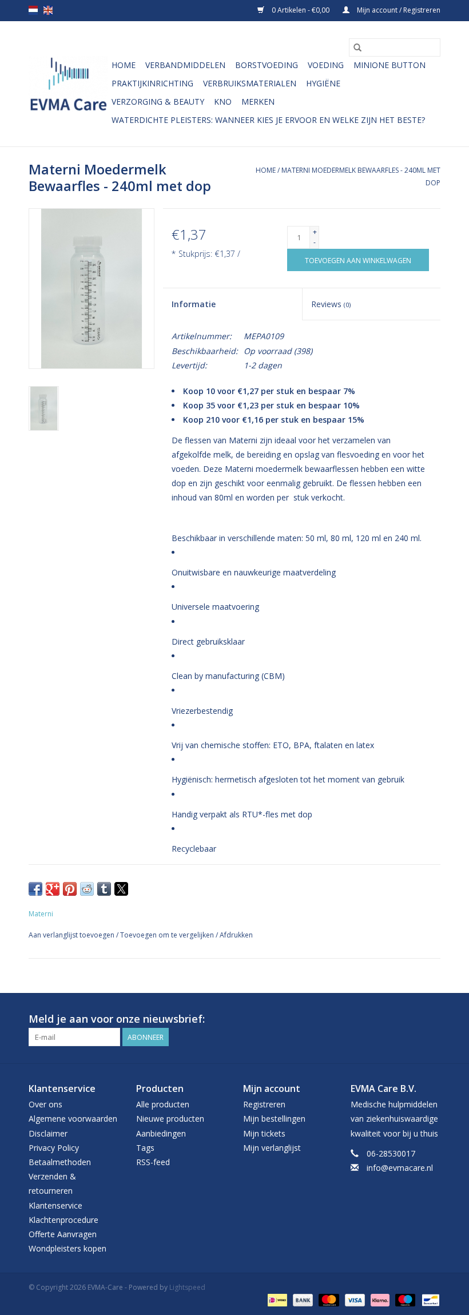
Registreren (264, 1104)
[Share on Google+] (52, 889)
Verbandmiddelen (185, 64)
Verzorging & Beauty (158, 101)
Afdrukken (236, 935)
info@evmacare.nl (400, 1167)
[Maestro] (404, 1299)
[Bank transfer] (302, 1299)
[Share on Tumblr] (104, 889)
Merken (258, 101)
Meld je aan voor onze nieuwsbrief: (117, 1019)
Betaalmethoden (60, 1162)
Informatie (194, 304)
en (48, 10)
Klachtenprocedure (63, 1219)
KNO (223, 101)
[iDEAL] (276, 1299)
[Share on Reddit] (87, 889)
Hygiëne (323, 83)
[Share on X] (121, 889)
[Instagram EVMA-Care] (431, 1019)
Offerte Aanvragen (63, 1234)
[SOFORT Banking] (379, 1299)
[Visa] (354, 1299)
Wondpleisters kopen (67, 1248)
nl (33, 10)
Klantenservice (55, 1205)
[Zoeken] (357, 47)
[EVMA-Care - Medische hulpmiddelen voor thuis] (68, 84)
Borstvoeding (266, 64)
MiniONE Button (389, 64)
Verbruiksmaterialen (249, 83)
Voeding (326, 64)
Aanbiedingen (161, 1133)
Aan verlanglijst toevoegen (72, 935)
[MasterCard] (327, 1299)
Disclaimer (48, 1133)
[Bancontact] (428, 1299)
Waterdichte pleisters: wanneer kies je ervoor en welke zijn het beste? (268, 119)
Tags (145, 1147)
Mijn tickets (264, 1133)
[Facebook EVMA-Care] (411, 1019)
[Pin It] (70, 889)
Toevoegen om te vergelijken (168, 935)
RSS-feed (153, 1162)
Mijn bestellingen (274, 1118)
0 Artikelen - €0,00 (300, 10)
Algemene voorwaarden (73, 1118)
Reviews (331, 304)
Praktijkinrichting (152, 83)
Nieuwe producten (170, 1118)
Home (124, 64)
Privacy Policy (54, 1147)
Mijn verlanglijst (272, 1147)
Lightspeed (187, 1287)
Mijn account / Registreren (397, 10)
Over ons (45, 1104)
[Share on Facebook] (35, 889)
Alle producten (162, 1104)
